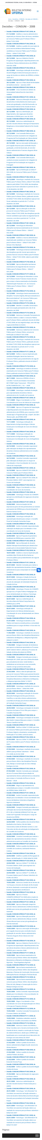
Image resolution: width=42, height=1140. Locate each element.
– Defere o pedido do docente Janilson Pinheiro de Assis (21, 1052)
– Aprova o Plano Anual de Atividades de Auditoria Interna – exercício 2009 (23, 82)
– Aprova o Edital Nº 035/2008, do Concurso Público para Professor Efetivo (22, 470)
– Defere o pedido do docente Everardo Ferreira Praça (21, 1059)
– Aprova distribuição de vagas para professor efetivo (22, 1074)
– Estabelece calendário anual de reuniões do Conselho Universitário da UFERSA (21, 1018)
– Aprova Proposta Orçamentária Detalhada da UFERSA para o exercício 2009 (22, 535)
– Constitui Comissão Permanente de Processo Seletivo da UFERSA (23, 1011)
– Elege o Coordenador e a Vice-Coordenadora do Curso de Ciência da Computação (23, 400)
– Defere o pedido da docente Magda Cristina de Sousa (23, 1066)
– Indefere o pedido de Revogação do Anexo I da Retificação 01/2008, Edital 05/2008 (23, 855)
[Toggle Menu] (37, 1136)
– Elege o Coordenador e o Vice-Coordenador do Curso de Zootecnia (21, 487)
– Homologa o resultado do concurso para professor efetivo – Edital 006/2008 (23, 686)
